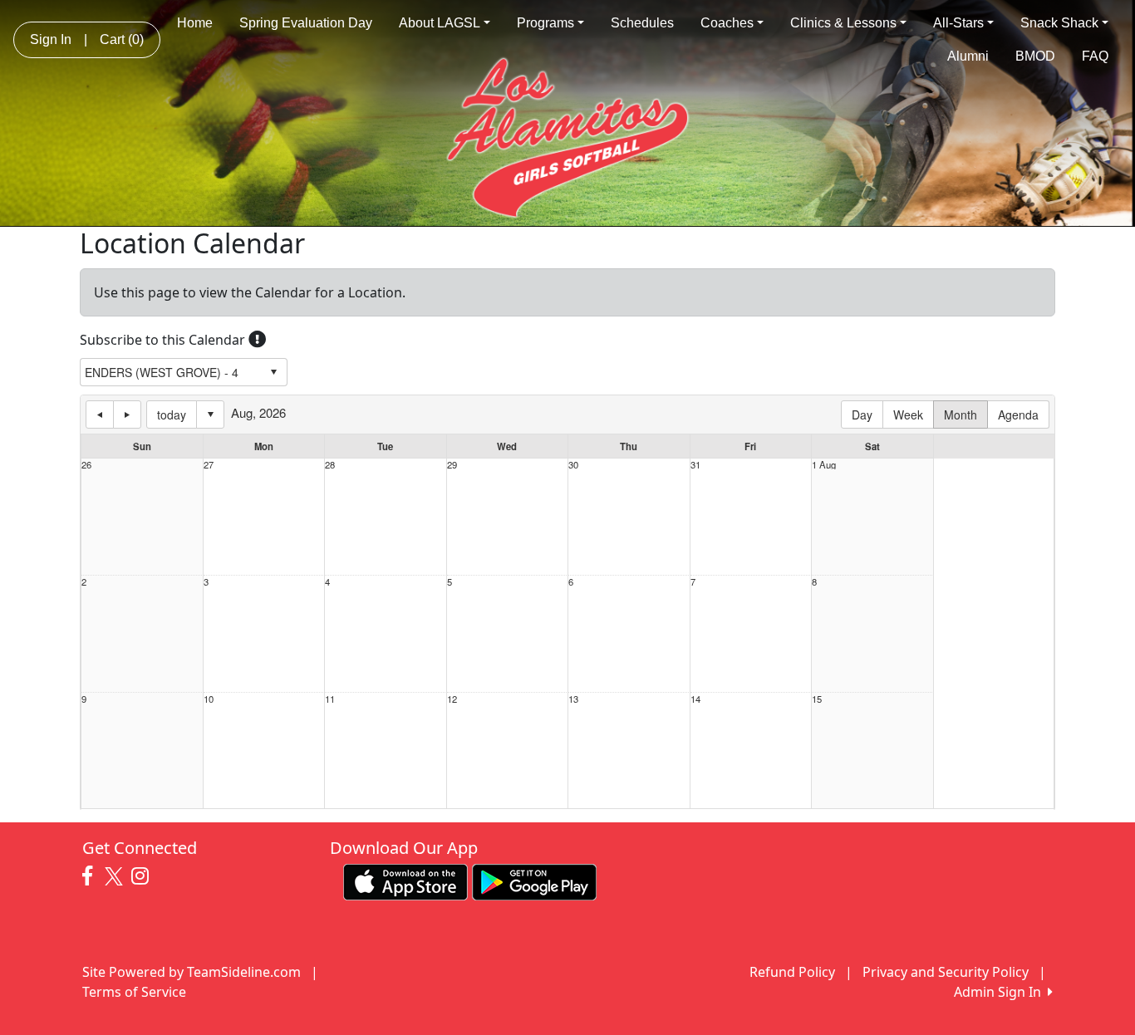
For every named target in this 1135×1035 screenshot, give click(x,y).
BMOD (1035, 56)
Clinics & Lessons (843, 23)
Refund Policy (792, 972)
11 (330, 699)
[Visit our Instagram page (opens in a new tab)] (144, 876)
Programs (545, 23)
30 (573, 464)
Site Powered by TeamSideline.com (191, 972)
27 (209, 464)
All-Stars (958, 23)
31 (695, 464)
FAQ (1095, 56)
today (171, 414)
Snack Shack (1059, 23)
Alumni (968, 56)
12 (452, 699)
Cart (122, 39)
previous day (100, 414)
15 (817, 699)
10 (209, 699)
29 (452, 464)
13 (573, 699)
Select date (210, 414)
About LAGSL (439, 23)
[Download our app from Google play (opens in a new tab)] (534, 880)
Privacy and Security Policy (945, 972)
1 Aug (824, 464)
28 (330, 464)
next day (127, 414)
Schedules (642, 23)
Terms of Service (134, 992)
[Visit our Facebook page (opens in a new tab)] (91, 876)
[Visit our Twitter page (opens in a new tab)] (116, 876)
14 (695, 699)
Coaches (727, 23)
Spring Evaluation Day (305, 23)
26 (86, 464)
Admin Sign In (1001, 992)
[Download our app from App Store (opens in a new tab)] (405, 880)
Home (195, 23)
